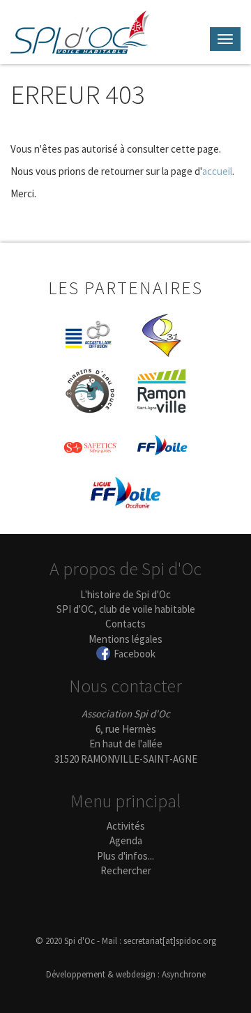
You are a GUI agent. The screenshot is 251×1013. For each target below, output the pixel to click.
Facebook (134, 653)
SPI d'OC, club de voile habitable (125, 609)
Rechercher (125, 870)
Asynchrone (184, 974)
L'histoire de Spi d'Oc (125, 594)
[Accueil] (80, 32)
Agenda (125, 840)
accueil (217, 171)
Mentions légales (125, 639)
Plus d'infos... (125, 855)
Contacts (125, 623)
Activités (126, 825)
